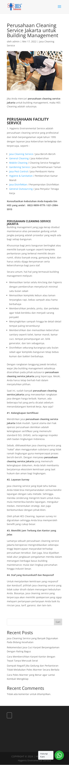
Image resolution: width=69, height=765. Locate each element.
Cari (58, 621)
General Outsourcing (21, 188)
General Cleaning (19, 158)
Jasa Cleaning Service (21, 154)
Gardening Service (19, 167)
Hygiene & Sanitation (21, 175)
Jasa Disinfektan (18, 184)
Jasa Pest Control (18, 171)
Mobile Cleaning (18, 162)
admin (16, 41)
